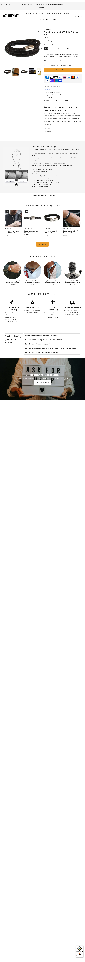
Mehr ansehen (42, 244)
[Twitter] (4, 4)
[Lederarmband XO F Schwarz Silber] (71, 218)
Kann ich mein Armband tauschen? (37, 344)
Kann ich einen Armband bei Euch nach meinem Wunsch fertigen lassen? (51, 348)
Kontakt (53, 19)
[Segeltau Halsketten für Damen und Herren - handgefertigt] (73, 270)
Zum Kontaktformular (42, 382)
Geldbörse (66, 13)
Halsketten (39, 13)
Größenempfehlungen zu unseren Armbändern (41, 335)
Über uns (41, 19)
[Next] (62, 6)
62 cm (51, 48)
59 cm (46, 48)
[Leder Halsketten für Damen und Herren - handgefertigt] (32, 270)
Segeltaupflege (48, 131)
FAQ (47, 19)
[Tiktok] (15, 4)
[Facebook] (1, 4)
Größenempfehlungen (59, 54)
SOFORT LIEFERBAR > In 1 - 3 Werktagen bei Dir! (57, 65)
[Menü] (82, 947)
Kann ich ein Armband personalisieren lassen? (41, 352)
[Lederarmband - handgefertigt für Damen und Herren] (12, 270)
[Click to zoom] (38, 32)
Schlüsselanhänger (52, 13)
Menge (45, 60)
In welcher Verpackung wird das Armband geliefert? (44, 340)
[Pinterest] (6, 4)
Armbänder (28, 13)
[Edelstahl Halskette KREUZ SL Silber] (13, 218)
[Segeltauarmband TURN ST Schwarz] (52, 218)
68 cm (62, 48)
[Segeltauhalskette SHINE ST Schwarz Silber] (32, 218)
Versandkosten (57, 41)
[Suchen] (76, 16)
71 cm (68, 48)
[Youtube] (9, 4)
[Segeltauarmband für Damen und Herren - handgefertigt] (52, 270)
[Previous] (22, 6)
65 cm (57, 48)
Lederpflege (47, 128)
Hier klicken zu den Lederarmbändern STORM (56, 101)
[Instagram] (12, 4)
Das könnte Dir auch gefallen (42, 205)
